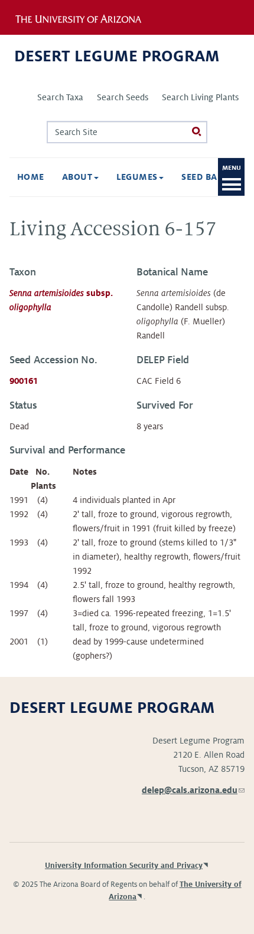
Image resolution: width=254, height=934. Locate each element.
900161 (23, 381)
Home (30, 177)
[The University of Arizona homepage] (86, 17)
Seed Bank (207, 177)
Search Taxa (60, 97)
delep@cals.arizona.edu (193, 790)
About (78, 177)
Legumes (138, 177)
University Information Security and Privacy (124, 865)
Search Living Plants (200, 97)
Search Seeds (122, 97)
